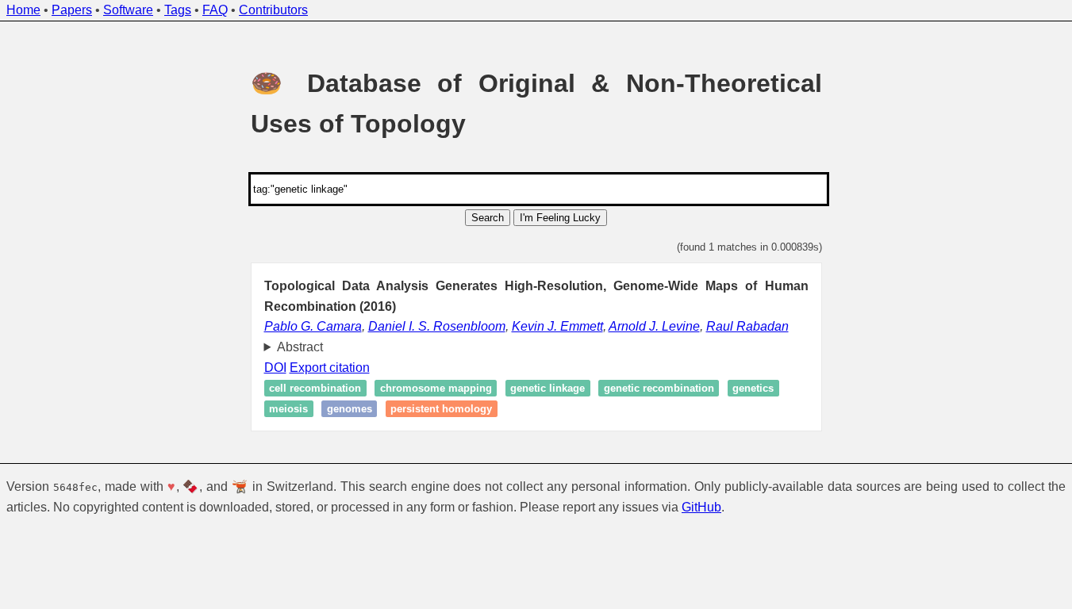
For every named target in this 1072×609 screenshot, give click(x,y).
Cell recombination (315, 388)
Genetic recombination (659, 388)
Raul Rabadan (747, 326)
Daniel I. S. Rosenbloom (436, 326)
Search (487, 218)
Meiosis (288, 409)
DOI (275, 367)
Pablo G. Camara (313, 326)
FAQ (215, 10)
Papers (72, 10)
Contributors (273, 10)
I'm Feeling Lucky (560, 218)
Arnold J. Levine (654, 326)
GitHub (701, 507)
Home (23, 10)
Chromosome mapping (436, 388)
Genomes (349, 409)
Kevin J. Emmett (557, 326)
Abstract (300, 347)
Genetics (753, 388)
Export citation (330, 367)
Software (128, 10)
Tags (177, 10)
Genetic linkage (547, 388)
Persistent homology (441, 409)
